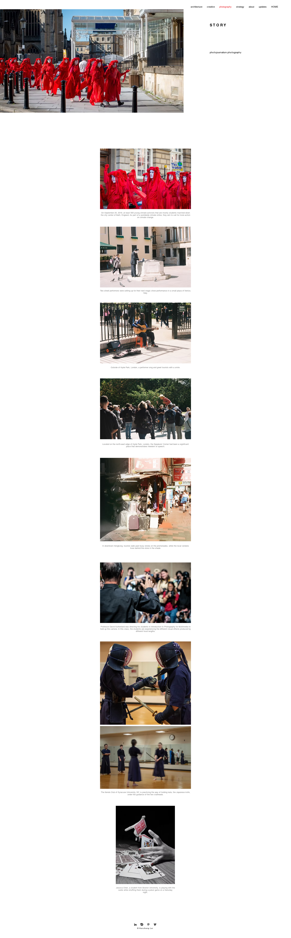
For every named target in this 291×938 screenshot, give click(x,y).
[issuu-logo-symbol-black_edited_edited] (142, 924)
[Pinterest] (148, 924)
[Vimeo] (155, 924)
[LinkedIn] (135, 924)
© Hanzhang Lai (145, 928)
